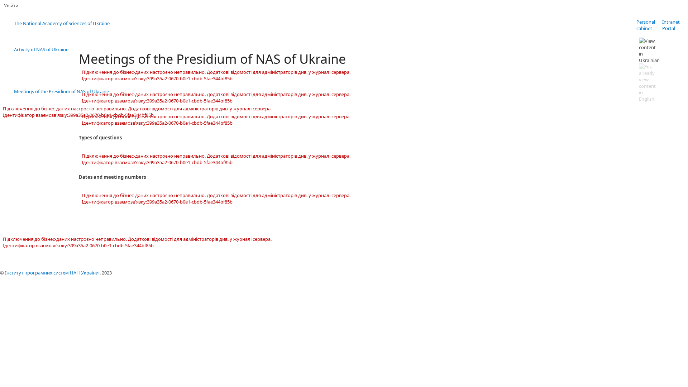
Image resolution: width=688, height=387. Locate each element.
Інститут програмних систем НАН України (52, 272)
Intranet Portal (671, 25)
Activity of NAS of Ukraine (41, 49)
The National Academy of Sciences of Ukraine (62, 23)
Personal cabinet (645, 25)
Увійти (11, 5)
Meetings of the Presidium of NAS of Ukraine (61, 91)
